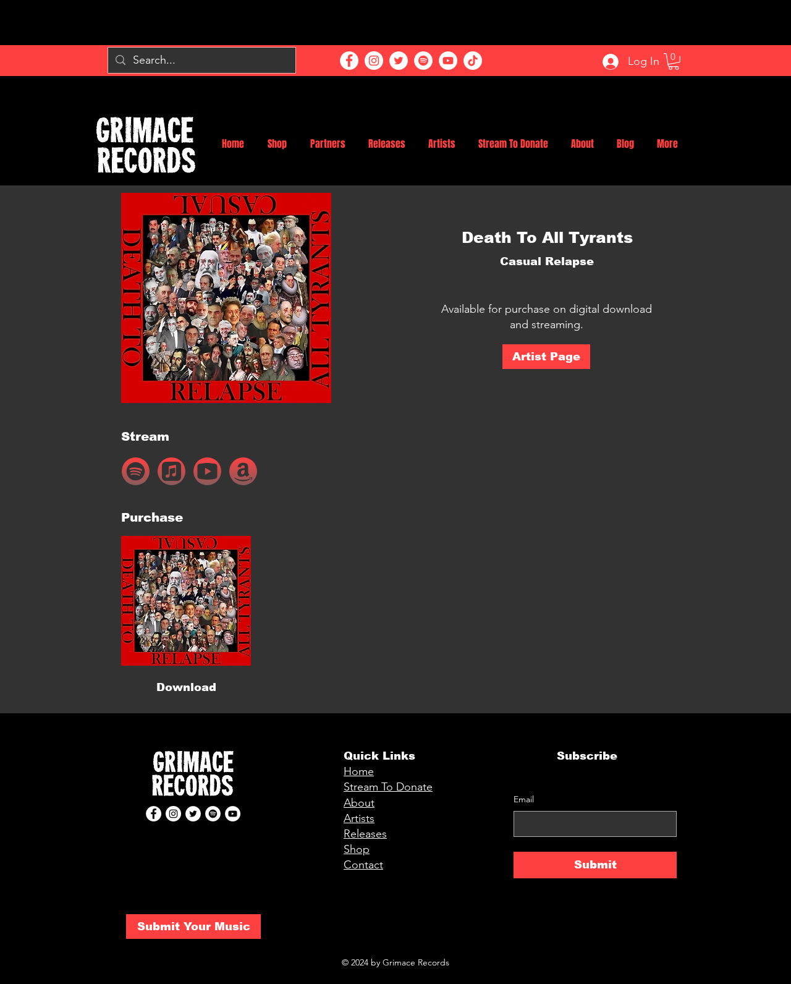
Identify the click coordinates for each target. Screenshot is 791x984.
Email (524, 799)
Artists (359, 818)
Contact (363, 865)
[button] (673, 61)
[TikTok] (472, 60)
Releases (365, 834)
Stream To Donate (388, 787)
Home (359, 771)
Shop (357, 849)
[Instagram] (374, 60)
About (359, 803)
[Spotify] (423, 60)
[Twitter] (398, 60)
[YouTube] (448, 60)
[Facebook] (349, 60)
